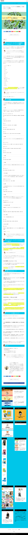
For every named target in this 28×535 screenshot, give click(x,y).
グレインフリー (24, 513)
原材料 (19, 516)
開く (5, 39)
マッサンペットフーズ (14, 529)
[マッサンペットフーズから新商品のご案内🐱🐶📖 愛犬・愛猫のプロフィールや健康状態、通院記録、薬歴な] (7, 501)
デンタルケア (20, 514)
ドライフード (23, 514)
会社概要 (19, 529)
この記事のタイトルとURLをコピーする (14, 34)
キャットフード (15, 404)
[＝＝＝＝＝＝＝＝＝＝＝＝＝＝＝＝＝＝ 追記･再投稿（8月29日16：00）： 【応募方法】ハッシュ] (11, 505)
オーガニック (18, 513)
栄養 (24, 516)
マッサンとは (9, 529)
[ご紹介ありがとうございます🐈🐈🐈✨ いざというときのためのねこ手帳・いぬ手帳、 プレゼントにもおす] (7, 497)
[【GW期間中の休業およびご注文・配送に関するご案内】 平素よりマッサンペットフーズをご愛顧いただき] (3, 501)
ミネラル (23, 515)
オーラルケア (21, 513)
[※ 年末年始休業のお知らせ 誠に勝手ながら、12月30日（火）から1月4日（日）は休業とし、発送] (11, 501)
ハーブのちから (8, 231)
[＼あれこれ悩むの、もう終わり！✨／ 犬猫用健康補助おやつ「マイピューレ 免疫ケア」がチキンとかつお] (3, 497)
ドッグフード (19, 404)
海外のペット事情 (18, 517)
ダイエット (18, 514)
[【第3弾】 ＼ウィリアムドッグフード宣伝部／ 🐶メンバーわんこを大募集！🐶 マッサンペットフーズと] (11, 497)
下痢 (24, 515)
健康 (17, 516)
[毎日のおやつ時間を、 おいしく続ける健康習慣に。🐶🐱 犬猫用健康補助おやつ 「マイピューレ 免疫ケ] (3, 493)
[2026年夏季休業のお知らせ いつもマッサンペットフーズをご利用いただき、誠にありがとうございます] (7, 493)
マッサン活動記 (20, 515)
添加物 (22, 517)
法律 (15, 517)
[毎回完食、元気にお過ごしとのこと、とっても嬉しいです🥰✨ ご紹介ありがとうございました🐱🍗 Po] (7, 505)
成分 (22, 516)
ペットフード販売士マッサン (14, 362)
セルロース (16, 514)
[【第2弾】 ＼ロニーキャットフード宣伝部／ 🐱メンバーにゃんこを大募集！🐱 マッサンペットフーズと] (11, 493)
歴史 (25, 516)
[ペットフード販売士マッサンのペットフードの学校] (2, 1)
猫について (24, 517)
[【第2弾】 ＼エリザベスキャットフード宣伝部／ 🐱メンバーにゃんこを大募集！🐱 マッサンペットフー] (3, 505)
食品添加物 (22, 520)
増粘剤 (21, 516)
